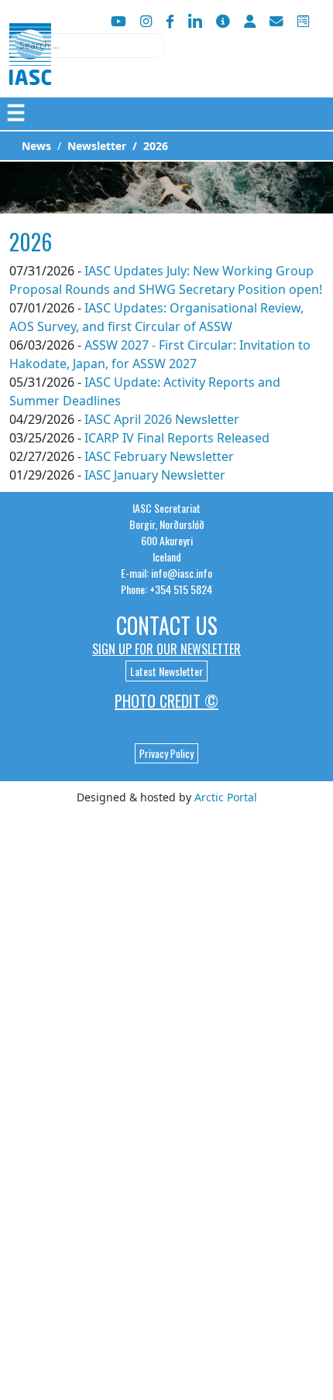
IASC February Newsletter (159, 456)
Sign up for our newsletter (166, 649)
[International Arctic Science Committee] (30, 70)
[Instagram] (146, 21)
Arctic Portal (225, 797)
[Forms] (303, 21)
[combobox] (86, 45)
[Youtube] (118, 21)
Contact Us (167, 625)
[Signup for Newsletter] (223, 21)
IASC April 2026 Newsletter (161, 419)
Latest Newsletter (166, 671)
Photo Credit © (166, 700)
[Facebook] (170, 21)
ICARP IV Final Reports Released (176, 437)
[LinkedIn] (195, 21)
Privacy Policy (166, 753)
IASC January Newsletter (154, 474)
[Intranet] (250, 21)
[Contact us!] (276, 21)
